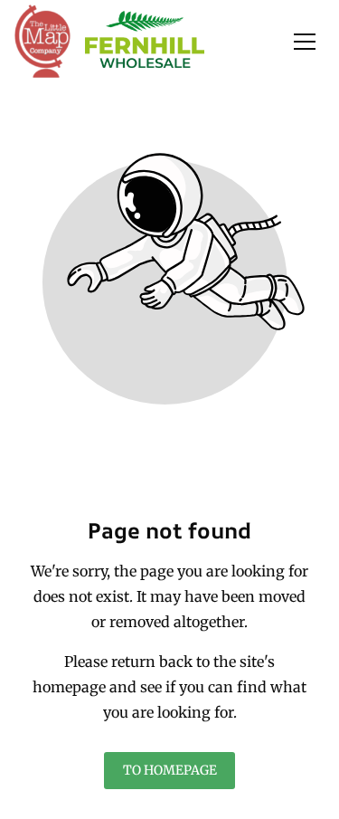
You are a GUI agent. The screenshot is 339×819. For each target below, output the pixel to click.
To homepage (170, 771)
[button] (305, 42)
